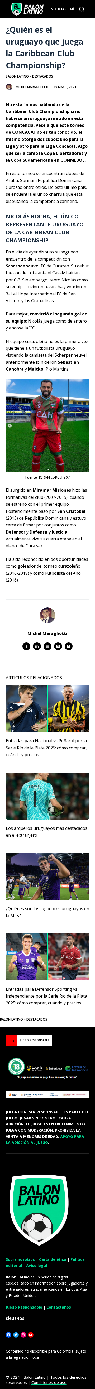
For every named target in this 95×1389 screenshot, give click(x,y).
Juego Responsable (24, 1307)
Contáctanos (58, 1307)
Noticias (58, 9)
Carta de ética (52, 1259)
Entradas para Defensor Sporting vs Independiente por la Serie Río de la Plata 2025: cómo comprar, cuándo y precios (46, 996)
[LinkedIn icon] (37, 646)
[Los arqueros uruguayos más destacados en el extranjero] (47, 796)
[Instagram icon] (69, 646)
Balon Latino (17, 76)
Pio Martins (48, 369)
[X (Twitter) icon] (58, 646)
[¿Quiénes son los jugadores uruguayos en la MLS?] (47, 876)
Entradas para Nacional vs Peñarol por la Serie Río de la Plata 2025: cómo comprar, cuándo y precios (46, 748)
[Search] (81, 9)
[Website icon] (47, 646)
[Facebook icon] (26, 646)
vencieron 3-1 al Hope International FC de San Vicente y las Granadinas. (46, 294)
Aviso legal (36, 1265)
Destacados (42, 76)
